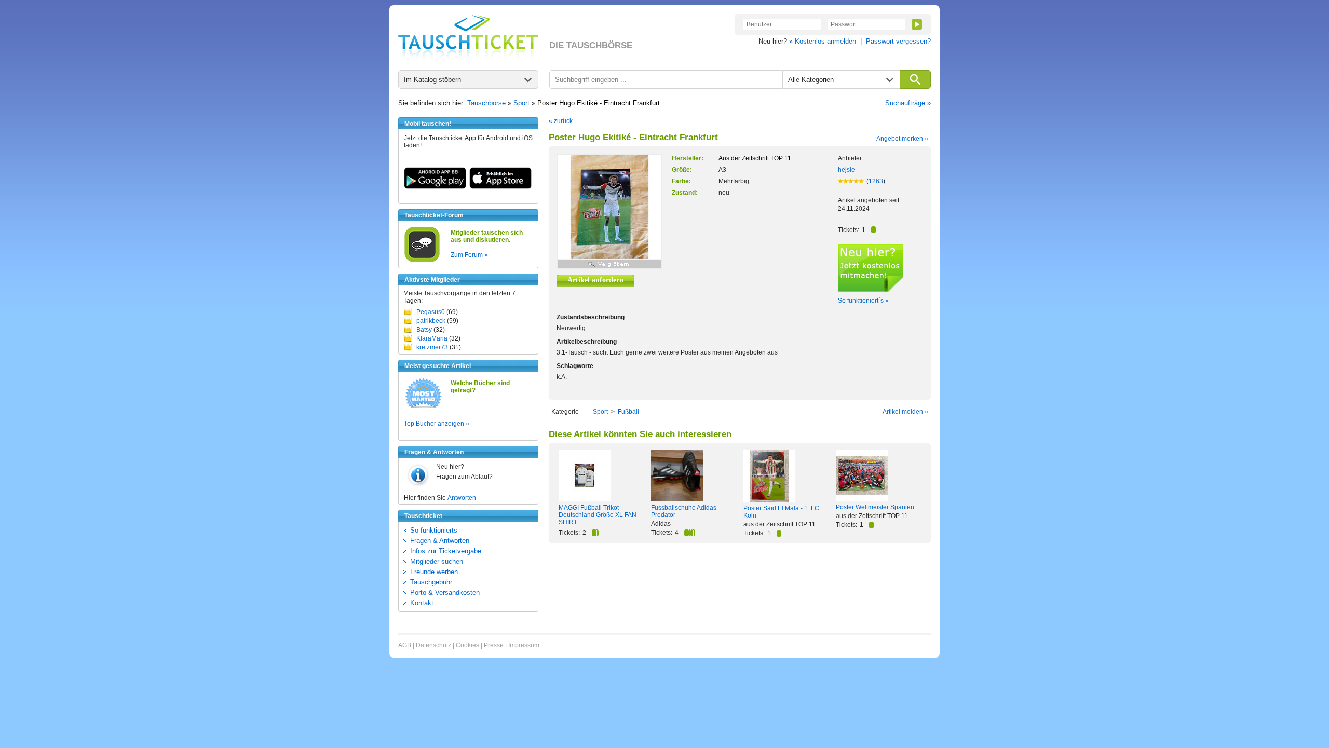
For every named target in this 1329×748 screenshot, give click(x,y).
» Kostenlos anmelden (822, 41)
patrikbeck (430, 320)
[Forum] (422, 260)
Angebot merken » (902, 138)
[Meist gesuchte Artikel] (423, 407)
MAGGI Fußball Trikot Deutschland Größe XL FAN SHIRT (597, 515)
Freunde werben (434, 572)
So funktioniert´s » (863, 300)
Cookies (467, 645)
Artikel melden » (905, 411)
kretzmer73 (432, 347)
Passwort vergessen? (898, 41)
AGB (404, 645)
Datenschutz (433, 645)
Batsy (424, 329)
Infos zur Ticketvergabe (445, 551)
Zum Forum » (469, 255)
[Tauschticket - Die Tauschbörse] (468, 37)
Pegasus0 (430, 312)
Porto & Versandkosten (445, 592)
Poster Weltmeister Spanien (875, 507)
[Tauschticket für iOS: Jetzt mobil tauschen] (500, 187)
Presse (494, 645)
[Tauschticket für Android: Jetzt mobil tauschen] (435, 187)
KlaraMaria (431, 338)
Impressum (523, 645)
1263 (876, 181)
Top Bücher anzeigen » (436, 423)
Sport (521, 103)
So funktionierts (433, 530)
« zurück (561, 121)
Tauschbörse (486, 103)
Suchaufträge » (908, 103)
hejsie (846, 169)
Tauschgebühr (431, 582)
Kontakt (421, 603)
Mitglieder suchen (436, 561)
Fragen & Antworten (439, 541)
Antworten (461, 497)
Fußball (628, 411)
